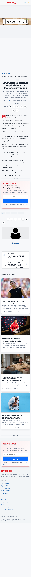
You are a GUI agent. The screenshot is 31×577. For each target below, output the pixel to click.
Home (3, 73)
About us (3, 499)
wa (25, 106)
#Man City (21, 213)
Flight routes (4, 493)
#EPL (7, 213)
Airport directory (6, 488)
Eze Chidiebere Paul (8, 311)
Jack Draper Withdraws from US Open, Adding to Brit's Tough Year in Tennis (13, 302)
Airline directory (5, 490)
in (21, 106)
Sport (9, 73)
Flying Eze (8, 100)
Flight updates (5, 486)
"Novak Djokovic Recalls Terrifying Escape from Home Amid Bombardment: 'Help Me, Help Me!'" (12, 378)
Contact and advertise (7, 502)
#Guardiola (13, 213)
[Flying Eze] (10, 2)
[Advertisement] (15, 54)
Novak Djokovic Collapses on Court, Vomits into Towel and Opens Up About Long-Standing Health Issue (12, 417)
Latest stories (5, 483)
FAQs (2, 504)
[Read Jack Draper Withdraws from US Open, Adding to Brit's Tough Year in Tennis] (15, 288)
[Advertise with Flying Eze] (15, 21)
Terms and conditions (7, 509)
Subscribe (16, 201)
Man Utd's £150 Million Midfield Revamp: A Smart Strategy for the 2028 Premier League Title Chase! (11, 340)
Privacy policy (5, 507)
